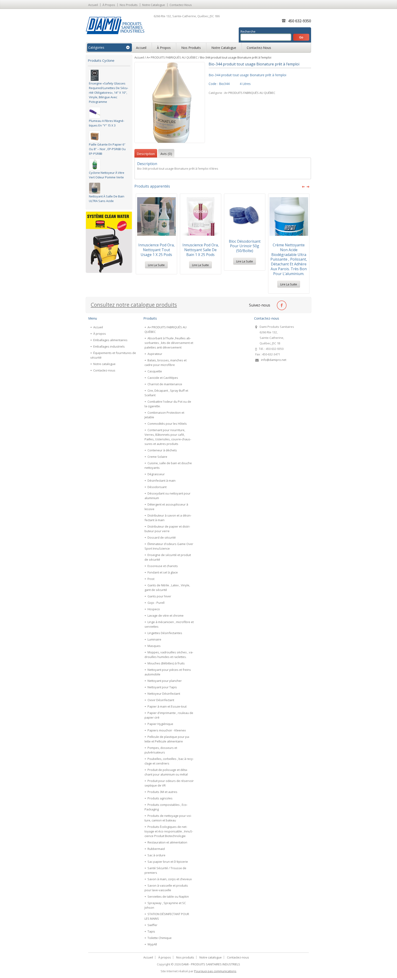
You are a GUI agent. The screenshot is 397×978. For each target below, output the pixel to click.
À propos (108, 5)
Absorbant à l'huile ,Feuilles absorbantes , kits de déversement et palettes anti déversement (169, 342)
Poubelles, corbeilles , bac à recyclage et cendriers (169, 761)
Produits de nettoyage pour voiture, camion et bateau (168, 818)
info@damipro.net (273, 360)
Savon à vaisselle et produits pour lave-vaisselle (166, 887)
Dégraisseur (156, 474)
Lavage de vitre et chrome (165, 615)
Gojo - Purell (155, 603)
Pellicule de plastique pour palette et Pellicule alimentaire (167, 739)
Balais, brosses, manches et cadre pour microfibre (166, 362)
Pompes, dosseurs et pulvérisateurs (161, 750)
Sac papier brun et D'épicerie (167, 862)
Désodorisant (157, 487)
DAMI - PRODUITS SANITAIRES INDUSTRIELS (210, 964)
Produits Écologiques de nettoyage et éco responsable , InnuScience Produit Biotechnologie (169, 831)
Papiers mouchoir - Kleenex (166, 730)
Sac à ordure (156, 855)
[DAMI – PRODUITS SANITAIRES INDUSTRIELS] (115, 25)
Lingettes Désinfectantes (164, 633)
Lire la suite (156, 265)
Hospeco (153, 609)
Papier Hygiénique (160, 724)
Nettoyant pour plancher (164, 681)
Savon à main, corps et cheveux (169, 879)
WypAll (152, 944)
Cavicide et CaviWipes (162, 378)
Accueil (93, 5)
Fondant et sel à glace (162, 572)
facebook (281, 305)
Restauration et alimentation (167, 842)
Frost (150, 579)
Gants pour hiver (159, 596)
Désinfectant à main (161, 480)
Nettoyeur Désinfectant (163, 693)
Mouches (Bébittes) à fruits (166, 663)
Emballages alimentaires (110, 340)
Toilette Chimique (159, 938)
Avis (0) (166, 153)
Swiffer (152, 925)
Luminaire (154, 639)
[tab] (145, 153)
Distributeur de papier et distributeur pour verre (167, 528)
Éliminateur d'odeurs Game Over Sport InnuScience (169, 546)
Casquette (154, 371)
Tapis (151, 931)
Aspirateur (154, 354)
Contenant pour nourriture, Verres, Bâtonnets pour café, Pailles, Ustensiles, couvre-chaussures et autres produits (168, 437)
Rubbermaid (156, 849)
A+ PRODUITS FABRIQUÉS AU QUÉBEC (172, 57)
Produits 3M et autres (162, 792)
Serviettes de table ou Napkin (168, 896)
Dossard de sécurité (161, 537)
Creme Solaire (157, 457)
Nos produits (129, 5)
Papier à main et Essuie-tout (167, 706)
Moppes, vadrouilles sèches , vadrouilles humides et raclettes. (169, 654)
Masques (154, 646)
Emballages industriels (109, 346)
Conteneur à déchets (162, 450)
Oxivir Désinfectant (160, 700)
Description (146, 153)
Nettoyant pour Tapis (162, 687)
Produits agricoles (160, 798)
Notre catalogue (153, 5)
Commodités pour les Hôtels (167, 424)
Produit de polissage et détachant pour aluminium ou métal (166, 772)
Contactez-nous (181, 5)
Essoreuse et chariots (162, 566)
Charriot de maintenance (164, 384)
